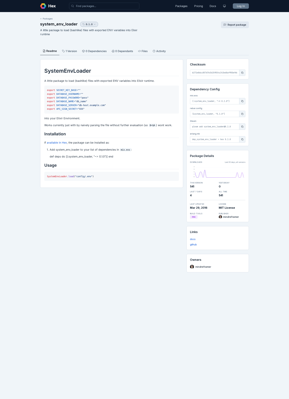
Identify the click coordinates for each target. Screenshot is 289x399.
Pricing (198, 6)
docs (193, 239)
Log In (241, 6)
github (193, 244)
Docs (213, 6)
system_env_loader (59, 24)
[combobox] (104, 6)
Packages (181, 6)
